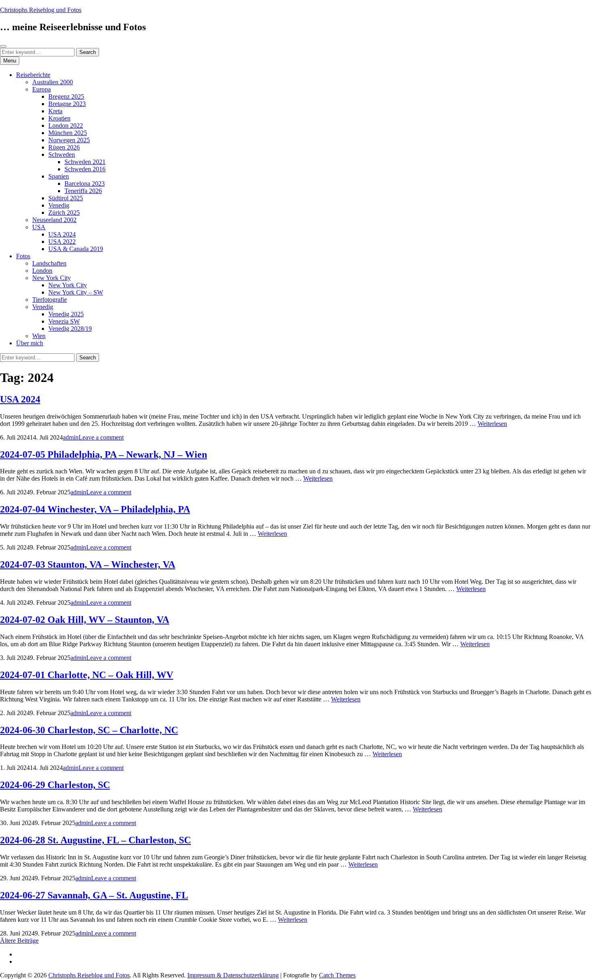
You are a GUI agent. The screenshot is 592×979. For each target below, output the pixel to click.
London (42, 270)
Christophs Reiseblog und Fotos (40, 9)
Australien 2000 (52, 82)
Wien (39, 335)
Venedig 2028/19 (70, 328)
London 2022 (65, 125)
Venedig (58, 205)
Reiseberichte (33, 74)
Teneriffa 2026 (83, 190)
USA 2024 (62, 234)
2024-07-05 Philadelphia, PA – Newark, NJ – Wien (103, 454)
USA (39, 227)
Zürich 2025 (64, 212)
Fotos (23, 256)
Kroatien (59, 118)
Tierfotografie (49, 299)
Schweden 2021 (85, 161)
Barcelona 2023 (84, 183)
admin (71, 437)
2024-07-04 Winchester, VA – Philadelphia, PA (95, 509)
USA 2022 (62, 241)
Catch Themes (337, 975)
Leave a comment (101, 437)
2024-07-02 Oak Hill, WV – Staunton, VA (84, 619)
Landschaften (49, 263)
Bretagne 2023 (67, 103)
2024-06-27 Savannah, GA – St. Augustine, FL (94, 895)
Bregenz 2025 (66, 96)
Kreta (55, 111)
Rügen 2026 (64, 147)
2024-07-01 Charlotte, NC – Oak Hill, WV (86, 675)
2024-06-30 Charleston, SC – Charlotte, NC (89, 730)
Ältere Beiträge (19, 940)
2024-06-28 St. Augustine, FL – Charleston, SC (95, 840)
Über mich (29, 343)
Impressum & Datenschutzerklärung (233, 975)
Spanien (58, 176)
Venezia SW (64, 321)
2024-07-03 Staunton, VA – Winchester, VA (87, 564)
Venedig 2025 (66, 314)
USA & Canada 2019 (75, 248)
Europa (41, 89)
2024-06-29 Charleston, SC (55, 785)
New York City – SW (75, 292)
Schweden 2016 (85, 169)
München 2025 (67, 132)
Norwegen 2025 (69, 140)
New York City (51, 277)
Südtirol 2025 (65, 198)
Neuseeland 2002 (54, 219)
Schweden (61, 154)
